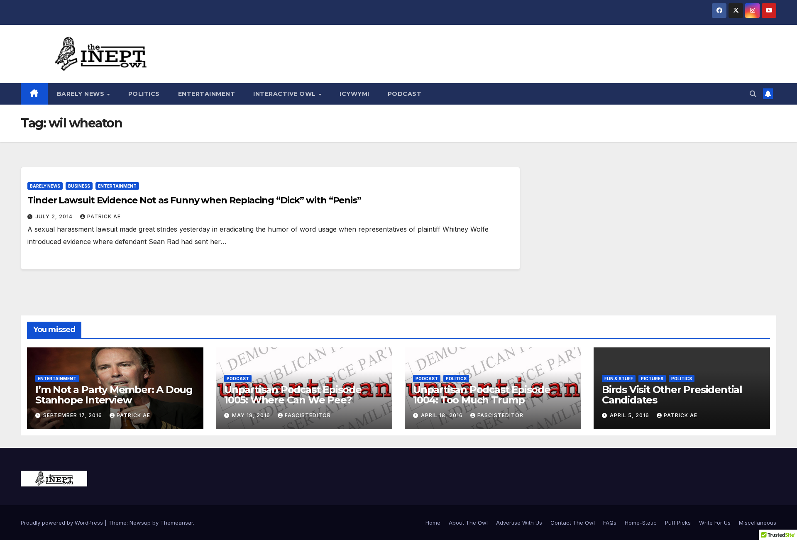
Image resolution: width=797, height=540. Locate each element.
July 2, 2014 (54, 216)
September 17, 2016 (73, 415)
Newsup (140, 522)
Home (432, 522)
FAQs (609, 522)
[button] (753, 94)
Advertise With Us (519, 522)
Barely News (81, 94)
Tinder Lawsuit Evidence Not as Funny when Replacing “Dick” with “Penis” (194, 200)
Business (79, 185)
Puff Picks (678, 522)
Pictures (652, 378)
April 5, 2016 (630, 415)
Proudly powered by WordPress (63, 522)
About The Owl (468, 522)
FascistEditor (308, 415)
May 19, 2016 (252, 415)
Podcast (405, 94)
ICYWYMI (354, 94)
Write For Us (715, 522)
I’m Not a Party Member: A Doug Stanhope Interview (114, 395)
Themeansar (176, 522)
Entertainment (206, 94)
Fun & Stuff (618, 378)
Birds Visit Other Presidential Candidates (672, 395)
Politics (144, 94)
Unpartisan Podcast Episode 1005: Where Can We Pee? (293, 395)
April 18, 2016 (443, 415)
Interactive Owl (285, 94)
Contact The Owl (572, 522)
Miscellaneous (757, 522)
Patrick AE (104, 216)
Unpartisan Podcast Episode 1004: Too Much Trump (481, 395)
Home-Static (641, 522)
